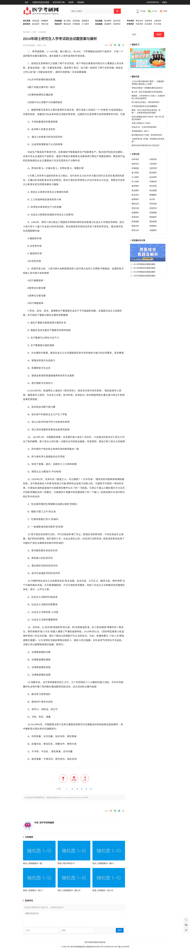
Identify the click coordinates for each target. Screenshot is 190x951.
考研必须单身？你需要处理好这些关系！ (148, 88)
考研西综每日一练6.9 (140, 131)
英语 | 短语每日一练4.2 (33, 890)
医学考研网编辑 (29, 45)
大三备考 (85, 24)
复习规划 (67, 21)
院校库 (71, 2)
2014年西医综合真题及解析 (144, 268)
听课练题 (76, 24)
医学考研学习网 (59, 2)
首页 (26, 2)
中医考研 (139, 24)
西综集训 (85, 21)
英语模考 (107, 24)
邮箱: (63, 930)
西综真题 (58, 21)
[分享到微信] (115, 45)
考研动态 (35, 21)
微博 (165, 11)
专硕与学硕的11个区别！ (141, 123)
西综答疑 (76, 21)
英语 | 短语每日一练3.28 (102, 890)
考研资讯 (153, 208)
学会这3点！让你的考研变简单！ (145, 127)
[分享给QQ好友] (119, 45)
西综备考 (153, 217)
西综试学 (58, 24)
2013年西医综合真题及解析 (144, 264)
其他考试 (135, 164)
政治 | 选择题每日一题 (32, 863)
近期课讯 (153, 230)
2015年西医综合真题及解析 (142, 260)
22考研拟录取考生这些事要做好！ (145, 106)
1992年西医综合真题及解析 (144, 276)
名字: (28, 930)
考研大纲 (44, 24)
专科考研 (130, 21)
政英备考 (135, 199)
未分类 (152, 199)
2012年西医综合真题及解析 (144, 272)
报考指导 (26, 24)
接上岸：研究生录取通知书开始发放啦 (147, 92)
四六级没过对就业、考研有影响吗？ (146, 102)
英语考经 (116, 24)
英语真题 (98, 24)
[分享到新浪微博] (111, 45)
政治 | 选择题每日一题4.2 (103, 863)
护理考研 (130, 24)
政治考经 (116, 21)
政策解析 (44, 21)
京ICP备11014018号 (121, 947)
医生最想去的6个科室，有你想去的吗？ (147, 135)
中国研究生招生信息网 (40, 2)
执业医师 (148, 24)
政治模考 (107, 21)
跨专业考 (139, 21)
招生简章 (26, 21)
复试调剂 (35, 24)
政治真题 (98, 21)
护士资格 (157, 24)
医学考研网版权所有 (78, 947)
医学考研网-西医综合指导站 (95, 942)
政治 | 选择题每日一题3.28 (69, 890)
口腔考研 (157, 21)
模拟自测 (67, 24)
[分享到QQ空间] (123, 45)
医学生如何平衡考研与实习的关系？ (146, 145)
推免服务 (80, 2)
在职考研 (148, 21)
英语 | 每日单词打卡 (66, 863)
